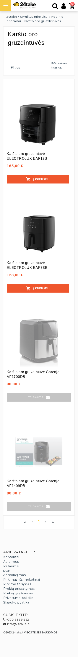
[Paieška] (55, 7)
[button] (39, 397)
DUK (6, 570)
